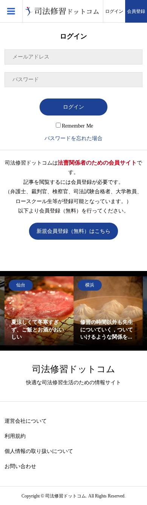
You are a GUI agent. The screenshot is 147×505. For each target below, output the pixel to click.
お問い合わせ (20, 466)
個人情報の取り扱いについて (39, 451)
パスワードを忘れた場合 (73, 138)
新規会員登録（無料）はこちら (73, 231)
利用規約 (15, 436)
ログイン (114, 11)
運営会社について (26, 421)
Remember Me (77, 126)
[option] (39, 311)
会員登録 (136, 11)
